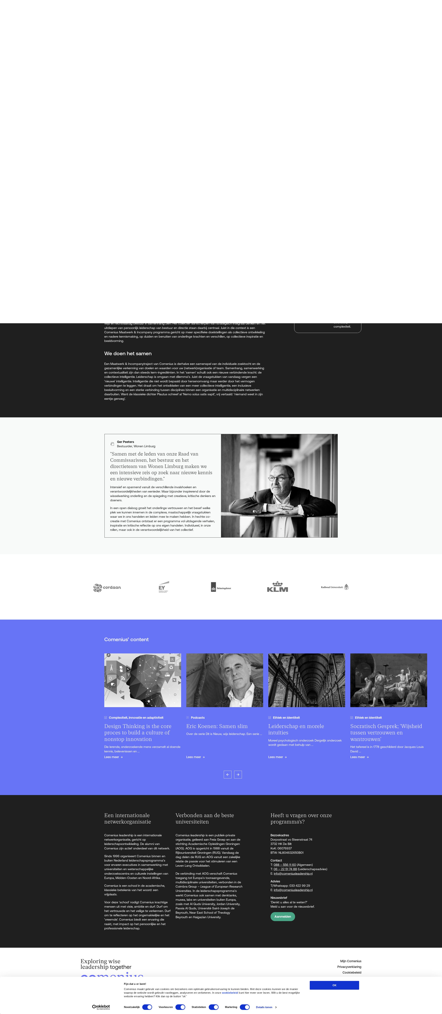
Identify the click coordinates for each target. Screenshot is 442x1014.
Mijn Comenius (350, 961)
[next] (238, 774)
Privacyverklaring (349, 967)
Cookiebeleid (352, 972)
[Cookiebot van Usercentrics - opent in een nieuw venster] (101, 1007)
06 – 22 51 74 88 (285, 869)
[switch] (180, 1007)
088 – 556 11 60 (285, 865)
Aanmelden (283, 916)
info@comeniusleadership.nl (293, 873)
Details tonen (264, 1007)
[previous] (228, 774)
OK (335, 985)
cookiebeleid (230, 992)
